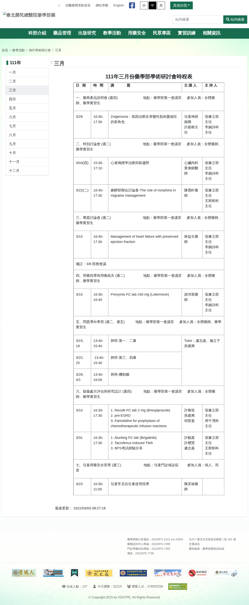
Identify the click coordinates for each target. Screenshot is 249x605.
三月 (12, 90)
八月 (12, 135)
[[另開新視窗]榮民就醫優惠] (53, 573)
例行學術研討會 (40, 50)
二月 (12, 81)
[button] (242, 598)
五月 (12, 108)
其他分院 (180, 5)
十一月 (14, 162)
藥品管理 (62, 33)
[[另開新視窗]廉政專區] (225, 573)
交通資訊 (194, 544)
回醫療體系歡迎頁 (78, 5)
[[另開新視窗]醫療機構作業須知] (133, 573)
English (118, 5)
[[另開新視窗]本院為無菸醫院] (198, 573)
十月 (12, 153)
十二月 (14, 171)
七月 (12, 126)
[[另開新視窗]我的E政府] (74, 573)
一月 (12, 72)
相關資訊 (212, 33)
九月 (12, 144)
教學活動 (112, 33)
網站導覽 (102, 5)
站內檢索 (238, 19)
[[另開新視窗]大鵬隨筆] (167, 573)
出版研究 (87, 33)
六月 (12, 117)
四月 (12, 99)
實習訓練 (187, 33)
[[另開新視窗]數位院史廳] (99, 573)
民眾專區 (162, 33)
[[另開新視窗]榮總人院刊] (24, 573)
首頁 (5, 50)
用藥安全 (137, 33)
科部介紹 (37, 33)
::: (59, 5)
